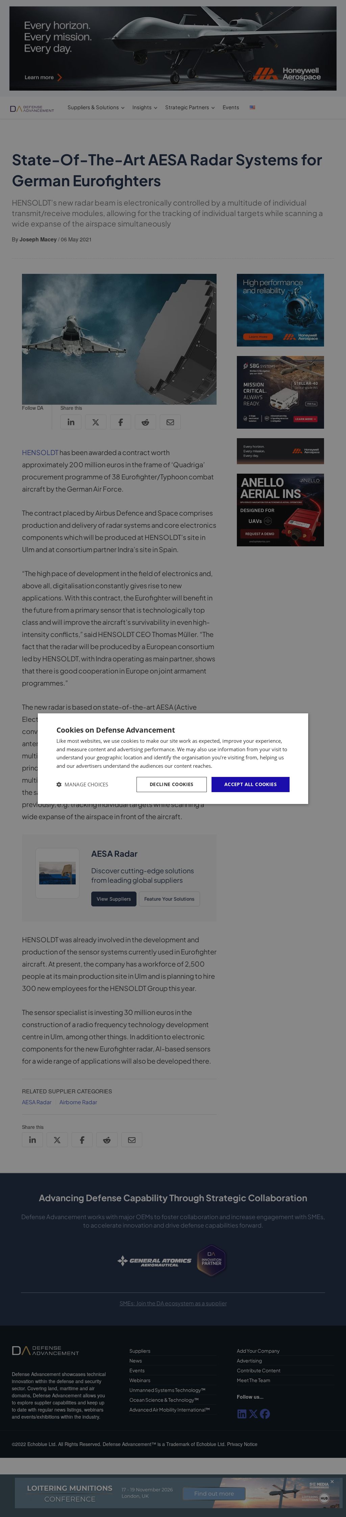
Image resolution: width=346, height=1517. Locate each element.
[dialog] (173, 758)
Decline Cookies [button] (172, 784)
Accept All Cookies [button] (250, 784)
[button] (82, 784)
